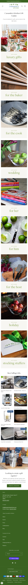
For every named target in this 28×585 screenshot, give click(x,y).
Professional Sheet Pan (18, 441)
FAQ (4, 539)
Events (4, 519)
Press (4, 522)
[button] (2, 6)
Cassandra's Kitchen (11, 578)
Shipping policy (10, 582)
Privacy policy (15, 580)
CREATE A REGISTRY (14, 485)
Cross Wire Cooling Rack (6, 441)
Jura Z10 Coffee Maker (5, 408)
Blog (4, 528)
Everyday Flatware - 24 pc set (20, 390)
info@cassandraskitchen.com (9, 507)
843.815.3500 (6, 500)
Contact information (18, 582)
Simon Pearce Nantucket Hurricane (6, 425)
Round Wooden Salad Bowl (19, 424)
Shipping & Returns (7, 542)
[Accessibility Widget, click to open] (2, 583)
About (4, 516)
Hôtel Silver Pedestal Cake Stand (6, 391)
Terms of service (22, 580)
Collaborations (6, 525)
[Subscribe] (20, 553)
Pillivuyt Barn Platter (18, 408)
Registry (4, 545)
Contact (4, 536)
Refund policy (9, 580)
